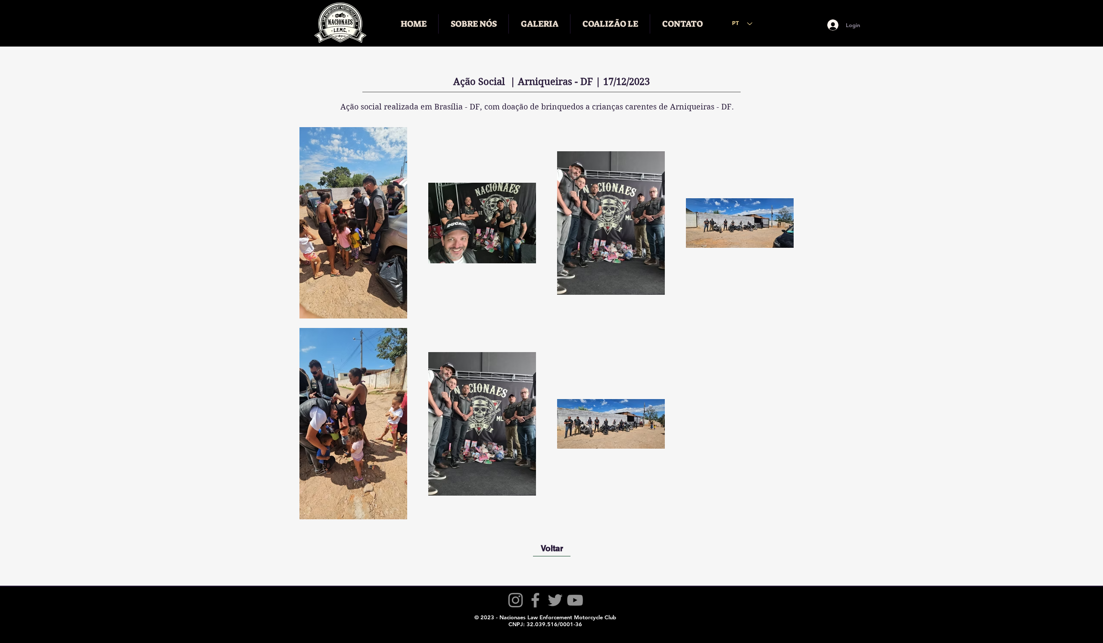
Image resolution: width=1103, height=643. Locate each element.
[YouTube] (575, 600)
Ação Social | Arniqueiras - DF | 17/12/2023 (551, 81)
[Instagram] (515, 600)
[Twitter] (555, 600)
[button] (473, 24)
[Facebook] (535, 600)
